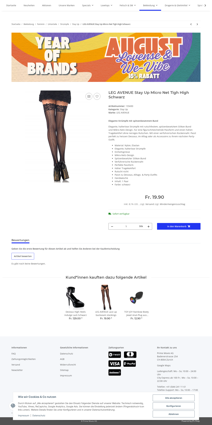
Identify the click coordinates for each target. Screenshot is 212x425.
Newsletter (17, 370)
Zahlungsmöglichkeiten (23, 359)
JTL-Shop (196, 421)
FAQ (13, 353)
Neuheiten (29, 5)
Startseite (11, 5)
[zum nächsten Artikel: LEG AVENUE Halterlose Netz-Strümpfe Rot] (197, 24)
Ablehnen (174, 414)
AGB (62, 359)
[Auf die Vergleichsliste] (89, 96)
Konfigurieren (173, 406)
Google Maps (164, 365)
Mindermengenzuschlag (172, 204)
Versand (150, 204)
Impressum (66, 375)
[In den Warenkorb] (13, 88)
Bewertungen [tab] (20, 240)
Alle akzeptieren (173, 398)
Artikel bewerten (23, 256)
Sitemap (64, 370)
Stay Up (124, 109)
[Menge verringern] (112, 226)
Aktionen (46, 5)
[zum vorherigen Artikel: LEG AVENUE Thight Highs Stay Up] (191, 24)
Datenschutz (66, 353)
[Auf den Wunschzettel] (97, 96)
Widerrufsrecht (68, 364)
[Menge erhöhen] (148, 226)
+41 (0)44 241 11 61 (176, 386)
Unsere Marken (67, 5)
